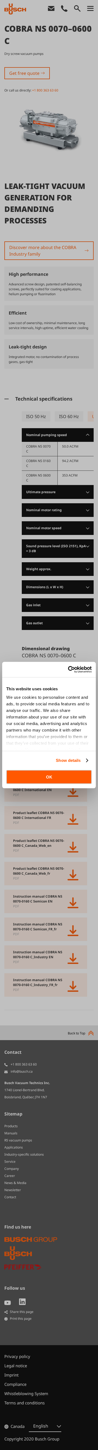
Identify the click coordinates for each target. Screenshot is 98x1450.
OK (49, 776)
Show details (68, 760)
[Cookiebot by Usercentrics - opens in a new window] (69, 669)
